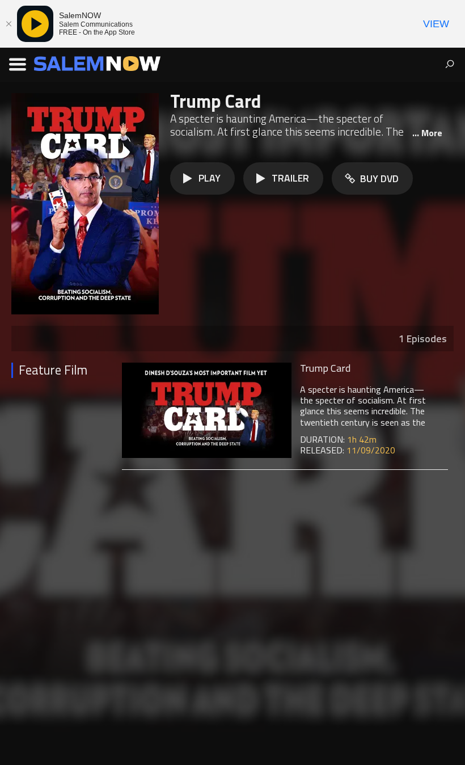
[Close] (8, 23)
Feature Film (52, 370)
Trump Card (325, 368)
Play (209, 178)
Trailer (290, 178)
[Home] (97, 63)
